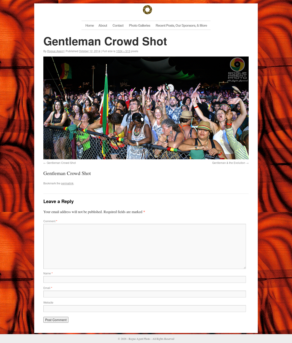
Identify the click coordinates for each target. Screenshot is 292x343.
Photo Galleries (139, 25)
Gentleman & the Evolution (228, 163)
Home (89, 25)
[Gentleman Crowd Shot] (146, 108)
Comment (50, 221)
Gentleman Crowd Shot (61, 163)
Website (48, 302)
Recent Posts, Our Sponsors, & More (181, 25)
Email (47, 288)
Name (48, 273)
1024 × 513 (123, 51)
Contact (117, 25)
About (102, 25)
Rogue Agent (55, 51)
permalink (67, 183)
